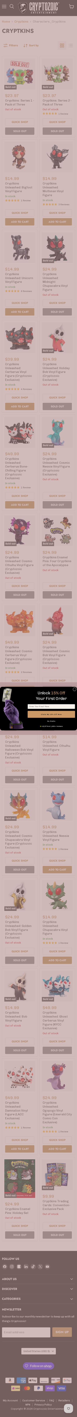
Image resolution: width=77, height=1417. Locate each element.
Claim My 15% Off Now (51, 714)
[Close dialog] (74, 689)
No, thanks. (51, 721)
